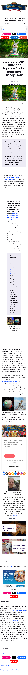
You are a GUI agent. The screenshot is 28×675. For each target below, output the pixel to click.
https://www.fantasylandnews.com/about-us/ (14, 653)
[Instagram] (21, 473)
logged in (11, 566)
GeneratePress (14, 674)
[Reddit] (9, 473)
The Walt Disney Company (18, 610)
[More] (24, 473)
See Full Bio (16, 516)
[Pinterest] (18, 473)
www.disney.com (12, 620)
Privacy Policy (4, 666)
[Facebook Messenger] (15, 473)
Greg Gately (17, 84)
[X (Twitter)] (11, 519)
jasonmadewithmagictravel (10, 382)
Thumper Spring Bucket (13, 272)
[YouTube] (16, 519)
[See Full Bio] (20, 516)
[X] (6, 473)
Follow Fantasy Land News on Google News (15, 29)
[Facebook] (4, 473)
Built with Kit (14, 466)
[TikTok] (14, 519)
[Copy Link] (12, 473)
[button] (25, 23)
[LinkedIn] (18, 519)
